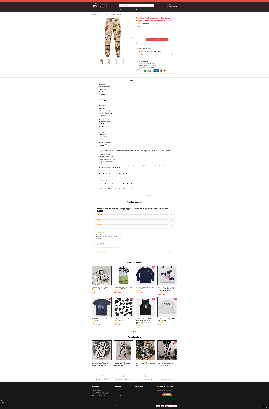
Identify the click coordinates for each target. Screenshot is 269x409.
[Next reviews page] (173, 252)
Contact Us (138, 395)
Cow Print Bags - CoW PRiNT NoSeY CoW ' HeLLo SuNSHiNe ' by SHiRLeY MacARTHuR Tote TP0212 (166, 288)
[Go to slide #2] (109, 61)
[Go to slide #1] (101, 61)
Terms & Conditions (118, 391)
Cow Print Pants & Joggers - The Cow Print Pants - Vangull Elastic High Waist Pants (145, 363)
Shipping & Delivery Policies (141, 389)
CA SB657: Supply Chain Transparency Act (123, 397)
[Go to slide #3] (116, 61)
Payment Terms (139, 391)
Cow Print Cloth (100, 14)
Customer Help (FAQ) (140, 397)
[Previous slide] (94, 37)
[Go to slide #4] (123, 61)
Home (93, 14)
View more (134, 331)
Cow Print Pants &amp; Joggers (113, 14)
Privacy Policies (117, 393)
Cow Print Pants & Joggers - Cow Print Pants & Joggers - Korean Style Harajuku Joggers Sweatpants (166, 363)
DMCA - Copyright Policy (119, 395)
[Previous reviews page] (166, 252)
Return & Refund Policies (141, 393)
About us (116, 389)
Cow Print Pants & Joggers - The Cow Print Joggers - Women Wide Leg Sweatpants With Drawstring (101, 363)
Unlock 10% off (3, 403)
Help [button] (266, 407)
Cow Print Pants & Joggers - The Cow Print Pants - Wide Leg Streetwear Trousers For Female (123, 363)
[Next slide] (131, 37)
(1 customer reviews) (146, 23)
